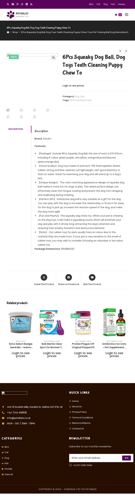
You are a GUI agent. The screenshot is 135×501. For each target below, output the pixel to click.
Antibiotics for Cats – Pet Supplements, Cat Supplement (114, 345)
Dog (106, 4)
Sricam (88, 100)
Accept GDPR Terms (82, 465)
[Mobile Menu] (125, 14)
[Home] (8, 32)
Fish (113, 4)
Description (15, 129)
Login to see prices (73, 85)
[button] (33, 322)
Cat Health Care (52, 341)
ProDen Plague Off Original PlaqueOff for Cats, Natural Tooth (83, 345)
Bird (91, 4)
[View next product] (126, 51)
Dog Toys (80, 96)
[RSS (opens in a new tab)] (31, 4)
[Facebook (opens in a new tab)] (12, 4)
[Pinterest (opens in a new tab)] (17, 4)
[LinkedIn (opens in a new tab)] (26, 4)
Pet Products (76, 100)
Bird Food (20, 341)
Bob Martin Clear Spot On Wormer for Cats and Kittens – (52, 345)
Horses (121, 4)
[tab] (19, 129)
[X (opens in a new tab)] (8, 4)
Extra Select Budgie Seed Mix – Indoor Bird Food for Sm (20, 345)
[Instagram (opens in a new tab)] (22, 4)
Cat (98, 4)
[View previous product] (120, 51)
